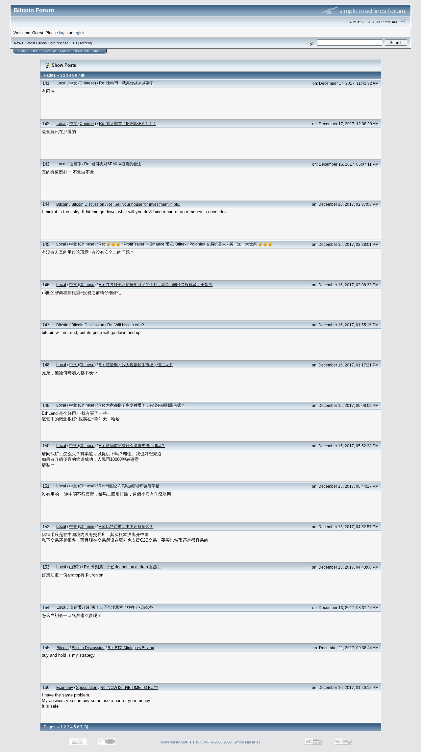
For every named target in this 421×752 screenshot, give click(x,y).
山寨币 (75, 164)
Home (23, 51)
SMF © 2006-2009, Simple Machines (231, 742)
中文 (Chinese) (82, 83)
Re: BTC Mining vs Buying (131, 648)
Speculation (86, 687)
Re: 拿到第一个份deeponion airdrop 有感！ (122, 567)
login (63, 33)
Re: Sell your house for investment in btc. (143, 204)
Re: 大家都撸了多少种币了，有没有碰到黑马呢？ (142, 405)
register (80, 33)
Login (65, 51)
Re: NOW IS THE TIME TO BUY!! (129, 687)
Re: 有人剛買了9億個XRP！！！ (127, 123)
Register (81, 51)
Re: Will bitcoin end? (125, 325)
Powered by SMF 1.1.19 (180, 742)
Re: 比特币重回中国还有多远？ (126, 526)
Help (35, 51)
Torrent (85, 43)
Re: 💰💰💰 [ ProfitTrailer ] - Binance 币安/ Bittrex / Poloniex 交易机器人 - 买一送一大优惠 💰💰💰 (186, 244)
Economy (64, 687)
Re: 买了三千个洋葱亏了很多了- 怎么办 (118, 607)
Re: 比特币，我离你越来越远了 (126, 83)
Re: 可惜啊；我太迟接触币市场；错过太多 (136, 365)
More (98, 51)
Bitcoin (62, 204)
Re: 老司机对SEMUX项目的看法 (112, 164)
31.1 (73, 43)
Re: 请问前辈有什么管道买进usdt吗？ (132, 445)
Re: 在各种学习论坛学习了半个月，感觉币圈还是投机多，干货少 (155, 284)
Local (61, 83)
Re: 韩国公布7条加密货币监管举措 (129, 486)
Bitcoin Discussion (87, 204)
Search (49, 51)
